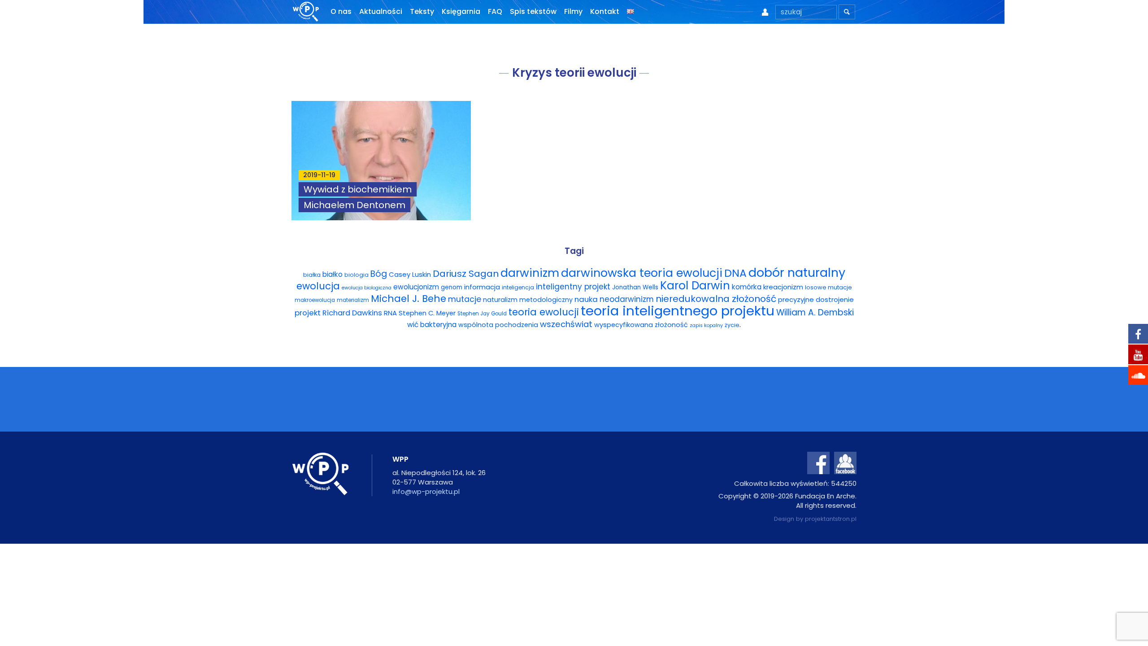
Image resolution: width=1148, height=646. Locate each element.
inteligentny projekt (573, 286)
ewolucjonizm (416, 287)
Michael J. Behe (408, 298)
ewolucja (318, 285)
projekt (308, 312)
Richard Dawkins (352, 313)
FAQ (495, 11)
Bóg (378, 274)
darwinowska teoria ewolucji (641, 273)
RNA (390, 313)
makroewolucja (315, 300)
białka (312, 275)
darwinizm (529, 273)
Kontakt (604, 11)
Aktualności (380, 11)
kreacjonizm (783, 287)
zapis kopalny (706, 325)
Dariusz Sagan (466, 273)
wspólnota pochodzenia (498, 324)
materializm (353, 300)
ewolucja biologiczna (366, 287)
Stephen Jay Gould (482, 313)
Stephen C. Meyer (427, 313)
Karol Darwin (695, 285)
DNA (735, 273)
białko (332, 274)
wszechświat (566, 324)
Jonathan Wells (635, 287)
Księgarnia (461, 11)
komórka (746, 287)
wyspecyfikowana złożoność (641, 324)
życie (732, 325)
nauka (586, 299)
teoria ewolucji (544, 312)
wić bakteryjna (432, 324)
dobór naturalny (796, 272)
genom (451, 287)
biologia (356, 275)
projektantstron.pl (831, 519)
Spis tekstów (533, 11)
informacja (482, 287)
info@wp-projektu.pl (426, 491)
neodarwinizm (627, 299)
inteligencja (518, 287)
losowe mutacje (828, 287)
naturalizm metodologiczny (528, 299)
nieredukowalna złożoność (716, 298)
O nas (341, 11)
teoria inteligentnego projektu (677, 310)
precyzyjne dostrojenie (816, 299)
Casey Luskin (410, 274)
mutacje (464, 299)
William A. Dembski (815, 312)
